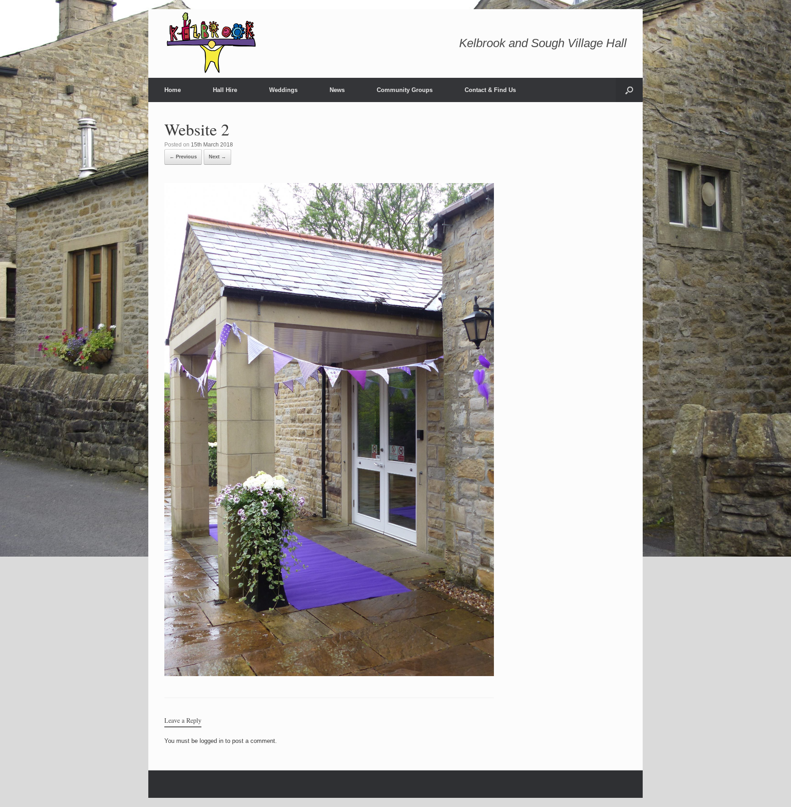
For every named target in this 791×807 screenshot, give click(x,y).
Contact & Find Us (490, 90)
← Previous (183, 156)
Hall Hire (225, 90)
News (337, 90)
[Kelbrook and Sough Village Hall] (212, 43)
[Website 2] (329, 673)
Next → (217, 156)
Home (172, 90)
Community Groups (405, 90)
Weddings (283, 90)
